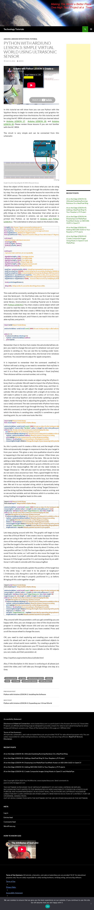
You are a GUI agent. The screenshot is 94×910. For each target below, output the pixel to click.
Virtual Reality (45, 681)
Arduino (7, 39)
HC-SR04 (22, 678)
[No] (91, 903)
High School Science (35, 678)
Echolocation (11, 678)
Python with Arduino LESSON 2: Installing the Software (25, 692)
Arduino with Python (20, 39)
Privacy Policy (11, 887)
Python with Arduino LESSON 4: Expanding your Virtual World (28, 701)
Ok (48, 906)
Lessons (49, 678)
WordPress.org (9, 826)
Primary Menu (91, 29)
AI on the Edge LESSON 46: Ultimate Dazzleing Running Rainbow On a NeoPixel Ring (77, 201)
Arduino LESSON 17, (15, 121)
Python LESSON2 (15, 305)
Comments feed (10, 822)
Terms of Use (10, 881)
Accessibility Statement (12, 719)
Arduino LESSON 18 (37, 121)
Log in (6, 813)
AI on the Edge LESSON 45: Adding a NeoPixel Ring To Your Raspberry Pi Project (76, 210)
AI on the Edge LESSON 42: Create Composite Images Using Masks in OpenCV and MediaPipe (77, 239)
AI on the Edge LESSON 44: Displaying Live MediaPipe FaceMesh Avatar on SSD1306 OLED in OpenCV (77, 219)
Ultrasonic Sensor (30, 681)
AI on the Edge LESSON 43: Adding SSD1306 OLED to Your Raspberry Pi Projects (78, 229)
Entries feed (8, 817)
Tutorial (33, 39)
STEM (7, 681)
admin (21, 61)
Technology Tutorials (14, 29)
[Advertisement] (78, 114)
